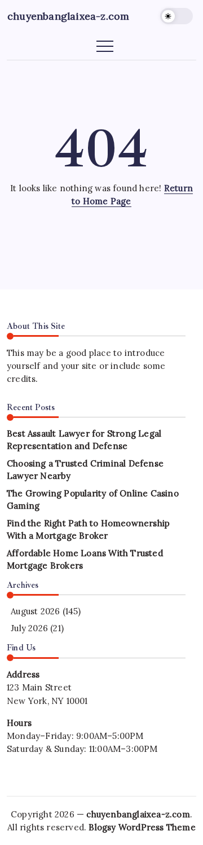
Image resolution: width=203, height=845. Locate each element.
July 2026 (29, 628)
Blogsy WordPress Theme (142, 827)
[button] (176, 16)
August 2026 (35, 611)
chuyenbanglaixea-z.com (68, 16)
